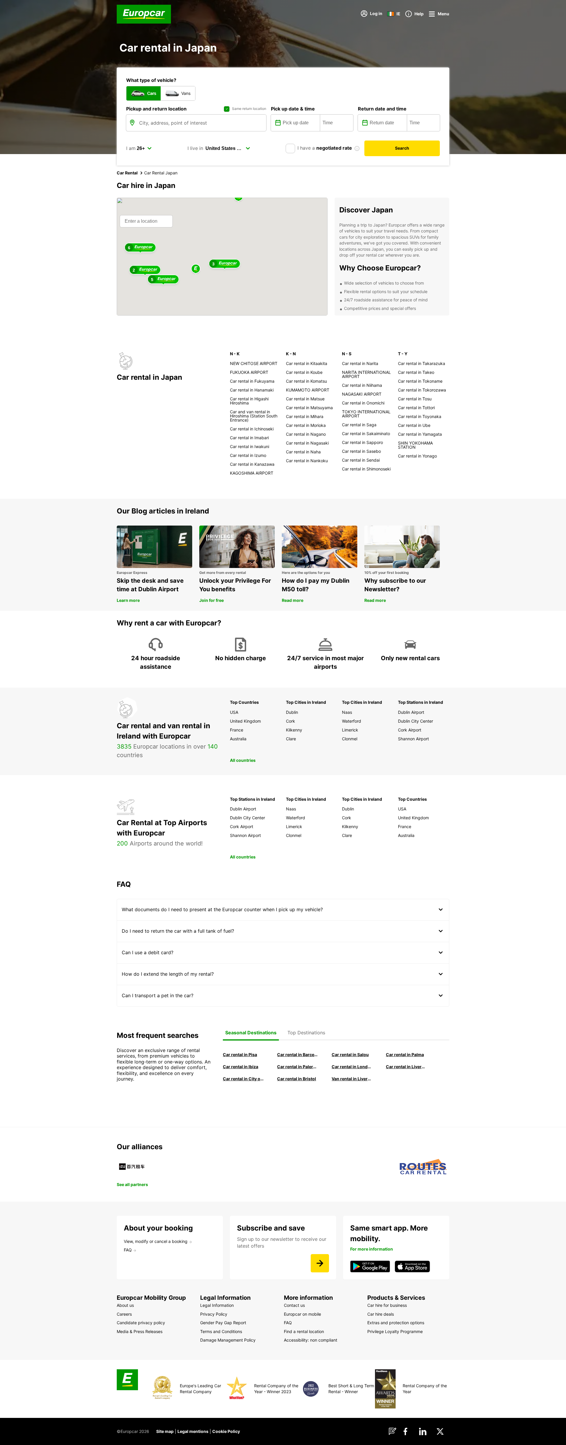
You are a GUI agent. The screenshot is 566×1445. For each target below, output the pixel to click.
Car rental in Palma (405, 1054)
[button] (195, 269)
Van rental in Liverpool (352, 1078)
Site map (165, 1431)
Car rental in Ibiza (240, 1066)
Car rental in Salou (350, 1054)
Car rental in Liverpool (406, 1066)
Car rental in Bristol (296, 1078)
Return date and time (382, 109)
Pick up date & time (293, 109)
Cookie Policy (226, 1431)
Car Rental (127, 172)
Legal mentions (192, 1431)
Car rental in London (352, 1066)
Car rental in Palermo (297, 1066)
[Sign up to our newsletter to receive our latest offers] (320, 1263)
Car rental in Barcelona (297, 1054)
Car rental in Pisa (240, 1054)
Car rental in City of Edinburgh (243, 1078)
